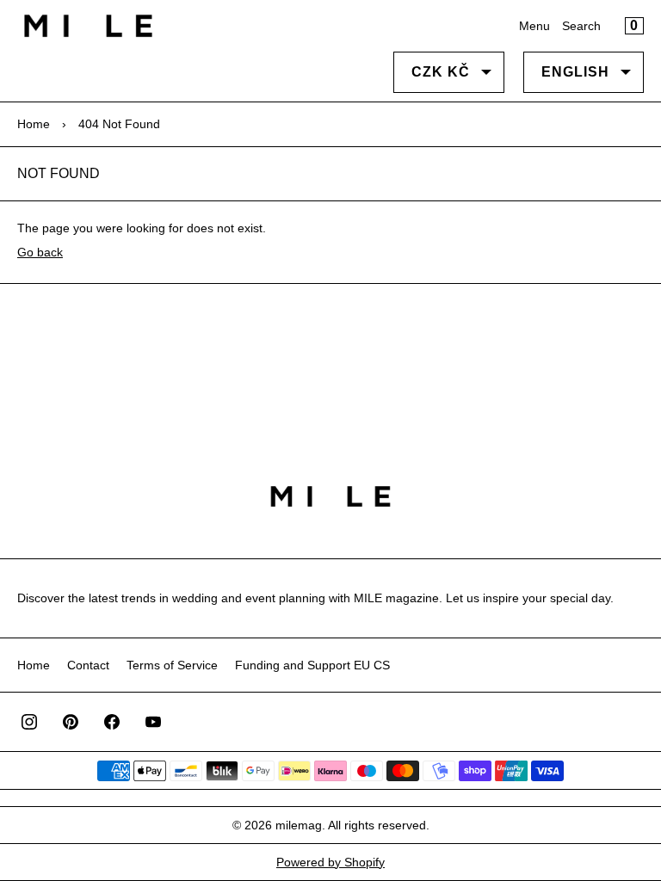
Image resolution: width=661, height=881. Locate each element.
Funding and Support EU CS (312, 665)
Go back (40, 252)
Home (33, 124)
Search (581, 26)
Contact (88, 665)
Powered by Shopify (330, 862)
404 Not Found (119, 124)
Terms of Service (172, 665)
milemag (298, 825)
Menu (534, 26)
